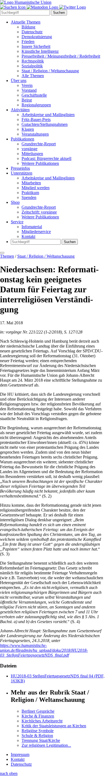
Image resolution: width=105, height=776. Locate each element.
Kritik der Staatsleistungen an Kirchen (54, 725)
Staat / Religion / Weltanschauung (50, 70)
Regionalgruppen (36, 105)
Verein (27, 85)
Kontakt (28, 236)
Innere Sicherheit (36, 46)
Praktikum (30, 192)
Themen (7, 256)
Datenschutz (32, 32)
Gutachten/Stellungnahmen (45, 124)
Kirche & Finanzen (38, 716)
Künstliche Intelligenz (40, 51)
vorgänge (29, 148)
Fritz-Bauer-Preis (36, 119)
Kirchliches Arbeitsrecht (42, 721)
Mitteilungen (32, 153)
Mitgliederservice (36, 231)
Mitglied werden (36, 187)
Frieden (28, 41)
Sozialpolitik (32, 66)
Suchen (59, 13)
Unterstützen (21, 173)
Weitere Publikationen (40, 163)
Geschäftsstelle (34, 95)
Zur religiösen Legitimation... (46, 745)
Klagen (28, 129)
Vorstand (29, 90)
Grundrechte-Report (39, 144)
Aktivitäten (20, 109)
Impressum (20, 754)
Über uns (18, 80)
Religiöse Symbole (38, 730)
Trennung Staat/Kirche (41, 740)
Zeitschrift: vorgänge (39, 212)
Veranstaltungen (35, 134)
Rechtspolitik (33, 61)
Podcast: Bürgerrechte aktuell (46, 158)
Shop (15, 202)
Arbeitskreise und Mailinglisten (48, 114)
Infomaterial (32, 226)
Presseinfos (20, 168)
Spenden (29, 197)
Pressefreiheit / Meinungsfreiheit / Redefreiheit (61, 56)
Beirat (27, 100)
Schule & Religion (37, 735)
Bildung (28, 27)
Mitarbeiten (31, 183)
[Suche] (13, 7)
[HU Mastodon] (43, 7)
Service (17, 222)
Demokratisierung (37, 36)
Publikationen (22, 139)
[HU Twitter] (72, 7)
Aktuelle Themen (25, 22)
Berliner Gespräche (38, 711)
